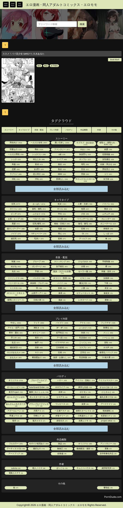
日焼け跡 (38, 299)
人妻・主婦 (85, 203)
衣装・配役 (39, 130)
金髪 (38, 228)
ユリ (108, 174)
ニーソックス (15, 278)
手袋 (38, 271)
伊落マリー (62, 415)
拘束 (84, 332)
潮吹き (39, 327)
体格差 (108, 228)
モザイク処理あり (38, 443)
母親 (61, 228)
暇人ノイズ (38, 468)
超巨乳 (15, 238)
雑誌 (61, 443)
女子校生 (54, 65)
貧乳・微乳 (38, 208)
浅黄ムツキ (85, 420)
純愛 (108, 149)
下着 (108, 283)
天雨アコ (38, 410)
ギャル (61, 208)
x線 (61, 154)
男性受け (108, 169)
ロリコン (15, 208)
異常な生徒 (85, 387)
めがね (15, 266)
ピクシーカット (85, 293)
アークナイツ (108, 404)
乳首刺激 (84, 357)
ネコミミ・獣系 (61, 278)
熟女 (61, 169)
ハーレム (108, 337)
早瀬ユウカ (15, 415)
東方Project (15, 392)
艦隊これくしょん (38, 392)
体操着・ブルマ (38, 283)
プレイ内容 (54, 130)
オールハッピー (15, 387)
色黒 (84, 208)
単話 (46, 65)
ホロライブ (61, 387)
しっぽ (108, 233)
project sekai (108, 420)
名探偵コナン (108, 415)
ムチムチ (108, 213)
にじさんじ (108, 392)
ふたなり (39, 213)
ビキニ (85, 278)
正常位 (85, 352)
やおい (85, 149)
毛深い (38, 238)
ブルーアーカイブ (39, 381)
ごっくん (84, 342)
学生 (61, 213)
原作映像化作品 (108, 453)
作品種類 (84, 130)
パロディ (69, 130)
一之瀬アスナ (62, 410)
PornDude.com (113, 497)
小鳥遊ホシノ (85, 415)
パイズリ (62, 322)
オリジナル (15, 380)
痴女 (61, 164)
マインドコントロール (85, 180)
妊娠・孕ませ (108, 164)
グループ (38, 261)
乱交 (15, 342)
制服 (16, 261)
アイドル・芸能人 (84, 380)
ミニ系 (61, 218)
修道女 (108, 293)
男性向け (16, 142)
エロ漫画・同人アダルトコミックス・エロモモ (61, 4)
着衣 (38, 337)
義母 (61, 293)
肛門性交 (61, 332)
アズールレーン (15, 410)
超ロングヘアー (15, 228)
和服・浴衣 (108, 271)
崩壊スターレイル (85, 410)
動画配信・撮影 (85, 448)
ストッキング (61, 261)
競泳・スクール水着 (62, 272)
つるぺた (38, 218)
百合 (84, 169)
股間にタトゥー (15, 299)
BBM (62, 174)
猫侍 (15, 420)
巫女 (108, 288)
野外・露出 (15, 332)
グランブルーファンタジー (39, 405)
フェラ (39, 322)
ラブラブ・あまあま (85, 143)
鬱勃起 (108, 487)
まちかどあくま (108, 387)
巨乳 (16, 203)
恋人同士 (38, 174)
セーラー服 (85, 271)
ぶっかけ (85, 327)
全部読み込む (61, 189)
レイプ (61, 159)
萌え (61, 233)
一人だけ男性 (15, 154)
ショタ (15, 159)
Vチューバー (39, 233)
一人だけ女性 (39, 142)
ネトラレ (84, 159)
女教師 (108, 278)
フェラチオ (108, 322)
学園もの (16, 149)
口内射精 (61, 347)
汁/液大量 (108, 357)
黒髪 (15, 223)
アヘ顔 (62, 337)
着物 (108, 299)
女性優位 (108, 159)
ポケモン (85, 392)
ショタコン (38, 154)
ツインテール (84, 218)
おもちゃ (15, 357)
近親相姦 (108, 154)
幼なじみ (38, 159)
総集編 (61, 453)
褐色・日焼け (61, 223)
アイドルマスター (107, 380)
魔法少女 (84, 283)
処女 (39, 65)
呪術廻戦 (108, 410)
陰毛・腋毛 (85, 223)
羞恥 (108, 342)
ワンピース (62, 404)
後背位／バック (108, 352)
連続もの (38, 448)
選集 (108, 448)
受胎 (84, 174)
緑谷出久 (62, 420)
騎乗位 (108, 327)
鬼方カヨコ (38, 420)
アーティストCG (15, 448)
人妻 (84, 288)
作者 (99, 130)
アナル (85, 322)
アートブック (15, 453)
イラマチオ (61, 342)
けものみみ (85, 261)
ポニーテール (108, 223)
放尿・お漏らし (61, 357)
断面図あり (38, 357)
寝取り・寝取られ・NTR (108, 143)
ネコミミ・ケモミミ (16, 294)
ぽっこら (62, 468)
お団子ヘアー (39, 293)
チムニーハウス (85, 468)
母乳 (84, 164)
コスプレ (84, 347)
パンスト (38, 278)
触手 (38, 342)
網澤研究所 (108, 468)
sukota (15, 468)
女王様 (108, 179)
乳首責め (84, 337)
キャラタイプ (24, 130)
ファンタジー (61, 149)
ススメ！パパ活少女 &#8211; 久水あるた (23, 53)
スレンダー (108, 218)
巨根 (84, 228)
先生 (15, 271)
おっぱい (39, 203)
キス (38, 352)
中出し (15, 322)
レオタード (85, 299)
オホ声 (108, 347)
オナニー (39, 332)
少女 (84, 213)
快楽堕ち (84, 154)
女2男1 (38, 169)
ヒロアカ (62, 397)
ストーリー (9, 130)
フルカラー (15, 443)
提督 (85, 404)
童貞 (38, 164)
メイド (15, 233)
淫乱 (15, 179)
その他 (114, 130)
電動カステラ (15, 473)
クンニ (108, 332)
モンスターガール (39, 397)
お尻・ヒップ (15, 218)
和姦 (15, 164)
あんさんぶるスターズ (16, 405)
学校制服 (108, 261)
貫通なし (61, 179)
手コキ (15, 337)
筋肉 (61, 238)
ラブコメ (15, 174)
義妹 (61, 299)
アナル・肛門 (16, 327)
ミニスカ (15, 288)
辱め (39, 149)
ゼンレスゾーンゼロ (16, 398)
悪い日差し (62, 142)
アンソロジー (108, 443)
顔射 (38, 347)
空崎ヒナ (38, 415)
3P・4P (61, 327)
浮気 (38, 179)
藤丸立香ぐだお (108, 397)
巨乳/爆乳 (39, 223)
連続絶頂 (15, 347)
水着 (84, 266)
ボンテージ (38, 266)
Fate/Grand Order (38, 387)
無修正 (61, 448)
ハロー (61, 380)
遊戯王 (85, 397)
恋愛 (15, 169)
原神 (61, 392)
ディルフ (84, 238)
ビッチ (15, 213)
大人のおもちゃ (15, 352)
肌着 (61, 288)
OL (85, 233)
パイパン (108, 203)
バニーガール (15, 283)
